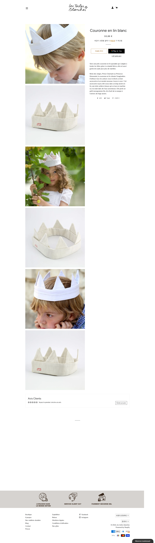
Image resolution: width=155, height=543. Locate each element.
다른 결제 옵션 (116, 56)
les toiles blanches (123, 525)
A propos (28, 517)
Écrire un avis (121, 403)
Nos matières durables (33, 520)
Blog (27, 523)
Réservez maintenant (142, 541)
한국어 (124, 521)
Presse (27, 529)
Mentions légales (58, 520)
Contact (28, 526)
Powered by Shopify (123, 527)
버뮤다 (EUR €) (121, 515)
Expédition (56, 514)
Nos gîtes (55, 526)
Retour (54, 517)
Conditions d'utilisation (60, 523)
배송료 (112, 41)
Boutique (28, 514)
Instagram (84, 517)
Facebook (84, 514)
